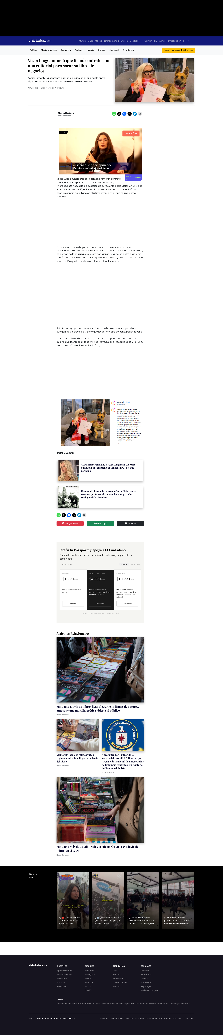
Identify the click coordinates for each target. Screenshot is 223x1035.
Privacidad (62, 986)
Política (33, 50)
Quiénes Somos (64, 970)
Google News (71, 523)
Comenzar (73, 604)
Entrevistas (160, 40)
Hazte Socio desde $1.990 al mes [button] (178, 50)
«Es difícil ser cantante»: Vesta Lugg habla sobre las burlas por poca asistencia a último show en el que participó (108, 467)
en (192, 1018)
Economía (66, 50)
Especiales (129, 1003)
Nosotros (104, 1018)
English (124, 40)
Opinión (148, 40)
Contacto (61, 982)
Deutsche (135, 40)
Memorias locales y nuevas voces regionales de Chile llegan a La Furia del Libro (77, 758)
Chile (90, 40)
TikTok (88, 986)
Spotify (88, 990)
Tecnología (174, 1003)
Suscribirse (100, 604)
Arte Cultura (128, 50)
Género (101, 50)
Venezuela (118, 978)
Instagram (81, 247)
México (98, 40)
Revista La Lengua (149, 990)
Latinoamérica (111, 40)
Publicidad (62, 978)
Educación (151, 1003)
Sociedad (114, 50)
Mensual (124, 564)
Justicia (90, 50)
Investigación (174, 40)
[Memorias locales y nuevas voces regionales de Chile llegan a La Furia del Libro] (78, 735)
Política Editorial (64, 974)
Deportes (185, 1003)
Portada (145, 970)
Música (51, 88)
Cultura (60, 88)
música (79, 254)
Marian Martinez (66, 113)
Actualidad (33, 88)
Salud (112, 1003)
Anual (135, 564)
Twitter (88, 978)
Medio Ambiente (49, 50)
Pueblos (78, 50)
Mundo (82, 40)
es (187, 1018)
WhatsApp (101, 523)
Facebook (89, 970)
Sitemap (167, 1018)
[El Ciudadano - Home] (40, 41)
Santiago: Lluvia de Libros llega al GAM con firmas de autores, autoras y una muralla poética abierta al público (98, 708)
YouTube (131, 523)
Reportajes (146, 986)
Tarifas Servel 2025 (154, 1018)
